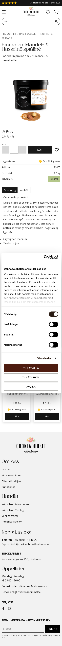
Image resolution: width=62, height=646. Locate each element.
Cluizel (54, 178)
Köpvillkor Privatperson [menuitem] (16, 504)
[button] (4, 12)
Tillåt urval (31, 377)
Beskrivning (9, 190)
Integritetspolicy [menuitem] (12, 521)
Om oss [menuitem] (6, 469)
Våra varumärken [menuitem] (12, 475)
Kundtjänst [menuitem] (8, 487)
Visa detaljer (44, 358)
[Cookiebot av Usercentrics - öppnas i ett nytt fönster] (44, 257)
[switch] (53, 324)
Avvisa (31, 386)
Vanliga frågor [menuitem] (10, 515)
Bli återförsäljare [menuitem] (12, 481)
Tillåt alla (31, 368)
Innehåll (24, 190)
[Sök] (56, 21)
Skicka (52, 629)
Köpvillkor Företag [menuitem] (13, 510)
